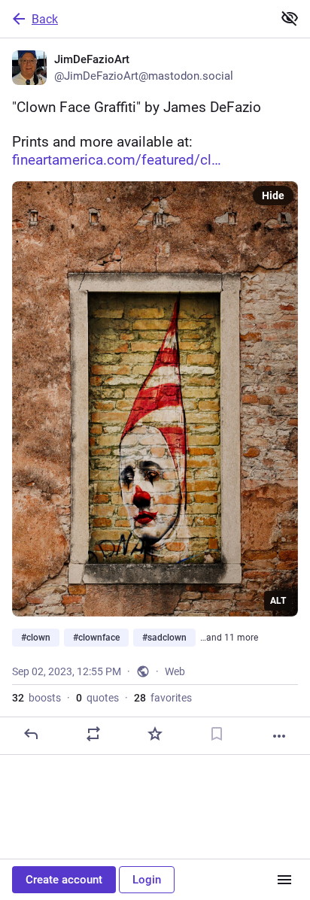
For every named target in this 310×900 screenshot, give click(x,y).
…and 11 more (229, 637)
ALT (278, 600)
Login (146, 879)
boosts (36, 698)
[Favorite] (155, 734)
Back (45, 19)
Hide (273, 195)
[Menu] (284, 879)
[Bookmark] (217, 734)
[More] (279, 736)
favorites (163, 698)
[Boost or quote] (93, 734)
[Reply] (31, 734)
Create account (64, 879)
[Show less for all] (289, 18)
